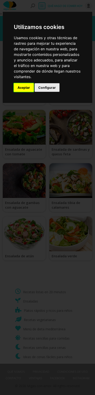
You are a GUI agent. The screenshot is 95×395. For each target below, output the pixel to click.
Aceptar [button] (24, 87)
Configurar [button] (47, 87)
